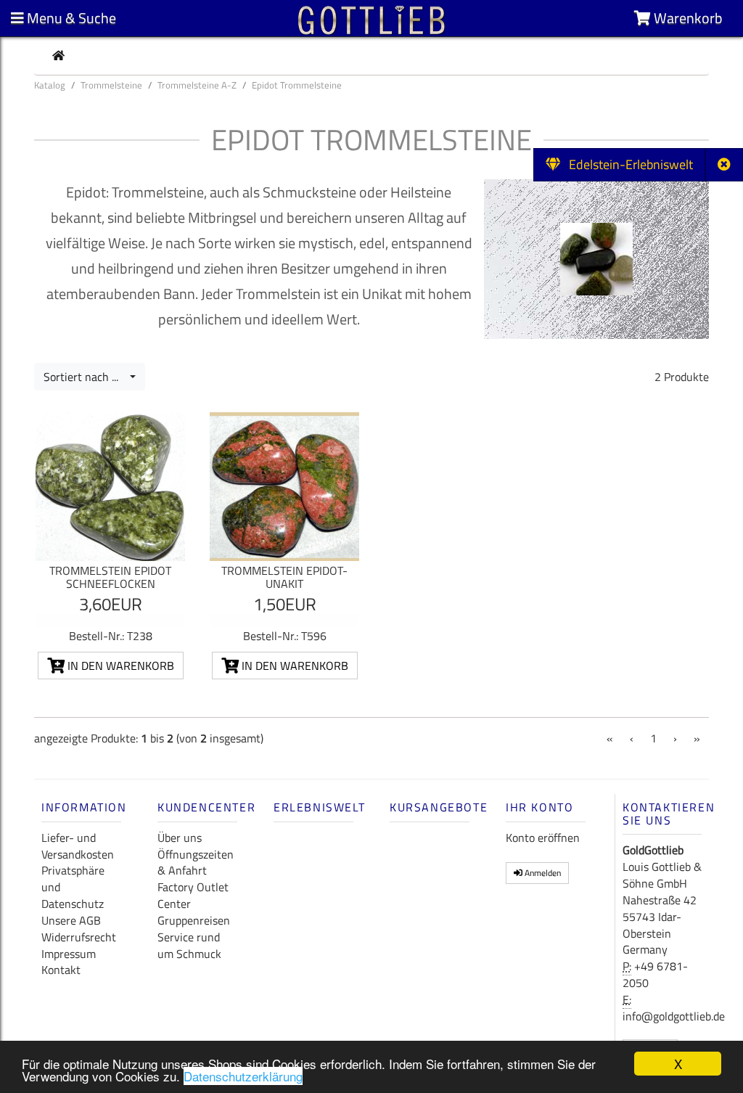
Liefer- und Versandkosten (77, 846)
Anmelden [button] (541, 873)
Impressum (68, 953)
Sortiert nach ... (85, 376)
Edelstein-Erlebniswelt (626, 164)
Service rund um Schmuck (189, 945)
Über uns (179, 837)
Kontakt (61, 969)
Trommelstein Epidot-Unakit (284, 577)
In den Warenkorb (119, 665)
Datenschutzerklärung (243, 1076)
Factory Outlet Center (193, 895)
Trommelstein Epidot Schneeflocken (110, 577)
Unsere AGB (71, 920)
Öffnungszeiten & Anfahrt (195, 863)
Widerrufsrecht (78, 937)
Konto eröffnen (543, 837)
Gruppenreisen (193, 920)
